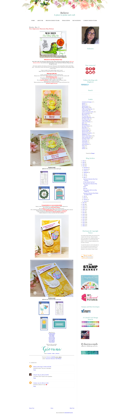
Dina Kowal (51, 336)
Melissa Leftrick (36, 366)
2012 (83, 219)
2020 (83, 206)
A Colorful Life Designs (87, 102)
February (86, 199)
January (85, 201)
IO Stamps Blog (51, 333)
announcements (85, 144)
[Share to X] (58, 357)
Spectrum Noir (85, 131)
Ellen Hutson (85, 114)
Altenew (84, 104)
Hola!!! (84, 186)
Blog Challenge (85, 107)
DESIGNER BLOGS (68, 412)
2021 (83, 204)
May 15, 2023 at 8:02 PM (45, 366)
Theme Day (84, 140)
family (83, 145)
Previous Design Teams (52, 20)
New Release (58, 358)
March (85, 197)
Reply (34, 369)
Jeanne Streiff (52, 338)
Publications (66, 20)
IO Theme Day (85, 116)
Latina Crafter (85, 120)
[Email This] (55, 357)
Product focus (85, 128)
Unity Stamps (85, 142)
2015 (83, 214)
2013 (83, 217)
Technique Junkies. (86, 138)
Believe (64, 12)
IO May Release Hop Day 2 (89, 182)
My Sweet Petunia (86, 125)
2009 (83, 224)
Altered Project (85, 106)
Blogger (93, 153)
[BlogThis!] (57, 357)
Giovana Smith (52, 337)
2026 (83, 160)
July (85, 174)
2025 (83, 162)
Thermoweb (84, 141)
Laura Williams (52, 341)
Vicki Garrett (51, 342)
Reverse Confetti (85, 130)
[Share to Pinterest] (61, 357)
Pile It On (85, 188)
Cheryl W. (35, 374)
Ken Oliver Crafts (85, 118)
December (86, 167)
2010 (83, 222)
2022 (83, 202)
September (86, 172)
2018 (83, 209)
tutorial (83, 148)
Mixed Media (85, 124)
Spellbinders (84, 134)
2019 (83, 207)
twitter (53, 353)
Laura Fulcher (52, 340)
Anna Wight (51, 335)
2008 (83, 225)
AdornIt (83, 103)
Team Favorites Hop (86, 137)
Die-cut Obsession (86, 113)
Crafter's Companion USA (87, 111)
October (85, 170)
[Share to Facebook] (59, 357)
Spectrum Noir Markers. (87, 133)
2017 (83, 211)
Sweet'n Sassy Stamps (87, 135)
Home (33, 20)
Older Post (72, 408)
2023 (83, 165)
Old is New (84, 127)
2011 (83, 220)
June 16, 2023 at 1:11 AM (43, 383)
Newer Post (31, 408)
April (85, 196)
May (85, 177)
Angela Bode (51, 334)
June (85, 175)
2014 (83, 215)
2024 (83, 164)
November (86, 169)
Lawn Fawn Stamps (86, 121)
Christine (35, 383)
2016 (83, 212)
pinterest (57, 353)
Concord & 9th (85, 110)
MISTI (83, 123)
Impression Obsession (50, 358)
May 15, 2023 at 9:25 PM (43, 374)
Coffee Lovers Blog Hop (87, 109)
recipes (83, 147)
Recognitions (77, 20)
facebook (49, 353)
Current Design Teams (90, 20)
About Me (40, 20)
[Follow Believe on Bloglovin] (85, 85)
